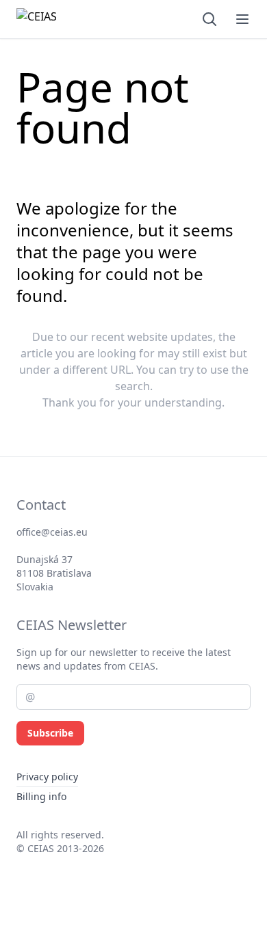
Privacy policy (47, 776)
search (132, 386)
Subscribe (50, 732)
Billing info (41, 796)
